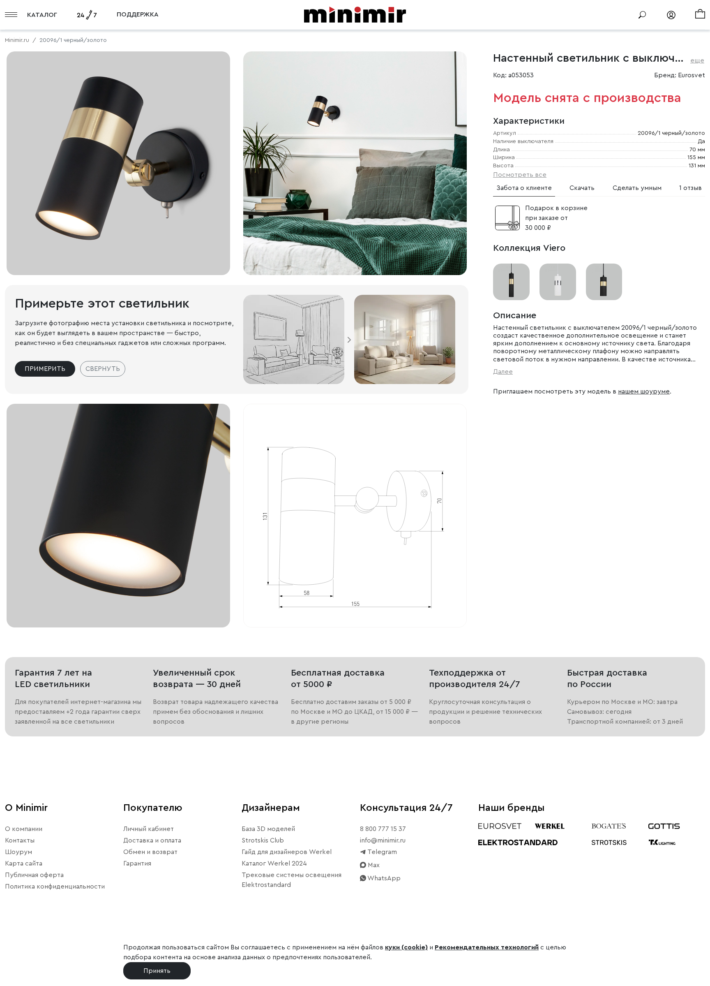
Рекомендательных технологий (487, 947)
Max (373, 865)
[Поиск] (642, 15)
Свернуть (102, 369)
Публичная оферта (34, 875)
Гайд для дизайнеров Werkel (287, 852)
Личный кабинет (148, 829)
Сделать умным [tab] (637, 188)
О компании (23, 829)
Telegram (381, 852)
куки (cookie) (406, 947)
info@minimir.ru (383, 840)
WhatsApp (383, 878)
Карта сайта (23, 863)
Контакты (20, 840)
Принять (157, 970)
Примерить (45, 369)
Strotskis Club (263, 840)
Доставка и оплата (152, 840)
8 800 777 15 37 (383, 829)
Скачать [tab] (582, 188)
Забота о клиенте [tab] (524, 188)
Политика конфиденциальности (55, 886)
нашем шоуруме (644, 391)
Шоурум (18, 852)
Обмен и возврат (150, 852)
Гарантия (137, 863)
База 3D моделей (268, 829)
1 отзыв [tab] (690, 188)
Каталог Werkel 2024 (274, 863)
